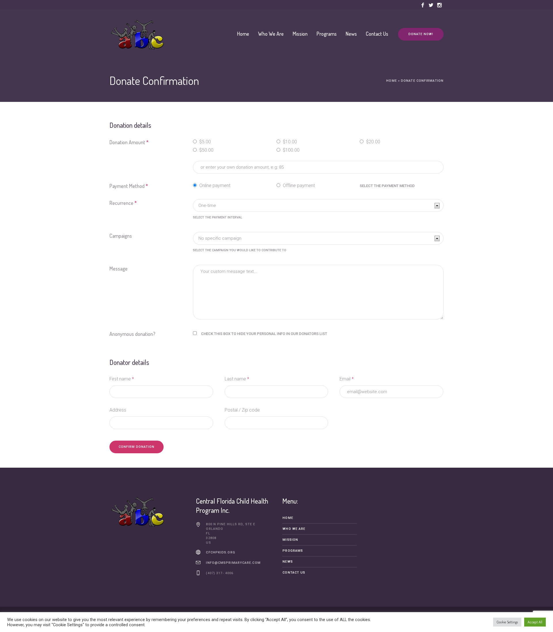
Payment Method (128, 186)
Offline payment (298, 185)
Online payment (214, 185)
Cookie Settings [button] (507, 622)
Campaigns (120, 236)
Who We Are (294, 529)
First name (121, 379)
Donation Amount (129, 142)
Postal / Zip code (242, 410)
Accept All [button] (535, 622)
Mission (290, 540)
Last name (237, 379)
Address (117, 410)
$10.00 (289, 141)
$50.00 (205, 150)
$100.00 (291, 150)
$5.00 (204, 141)
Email (347, 379)
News (288, 562)
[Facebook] (422, 5)
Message (118, 268)
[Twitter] (431, 5)
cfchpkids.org (220, 552)
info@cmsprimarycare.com (233, 563)
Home (391, 81)
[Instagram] (439, 5)
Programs (293, 551)
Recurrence (123, 203)
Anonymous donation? (132, 334)
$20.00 (372, 141)
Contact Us (294, 572)
